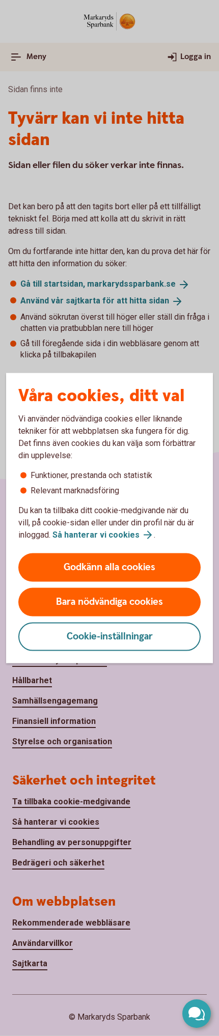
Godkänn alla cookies (109, 567)
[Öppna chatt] (196, 1013)
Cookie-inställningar (110, 636)
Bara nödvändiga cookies (109, 602)
